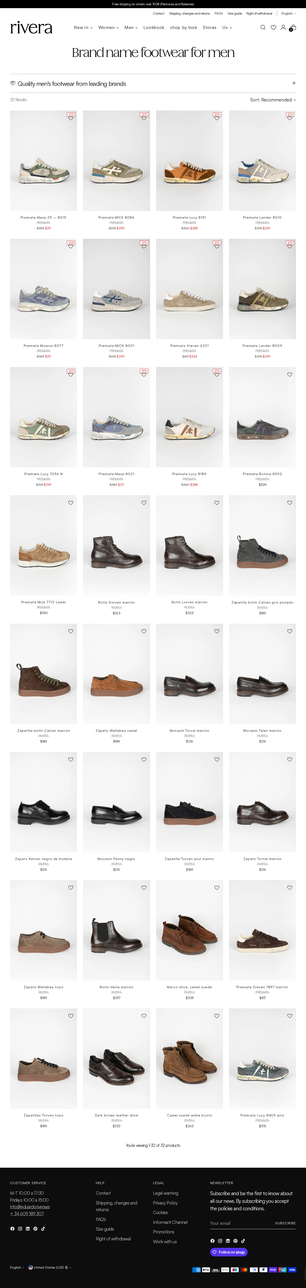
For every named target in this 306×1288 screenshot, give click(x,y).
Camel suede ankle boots (189, 1115)
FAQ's (101, 1219)
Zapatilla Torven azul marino (189, 859)
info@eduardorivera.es (30, 1207)
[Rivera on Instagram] (20, 1229)
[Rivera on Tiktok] (43, 1229)
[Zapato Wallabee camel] (116, 674)
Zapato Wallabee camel (116, 730)
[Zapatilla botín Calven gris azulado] (262, 545)
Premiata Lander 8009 (262, 346)
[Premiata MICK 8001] (116, 289)
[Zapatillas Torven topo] (43, 1058)
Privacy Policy (165, 1203)
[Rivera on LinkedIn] (28, 1229)
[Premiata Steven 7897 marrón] (262, 930)
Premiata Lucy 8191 (189, 217)
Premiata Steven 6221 (189, 346)
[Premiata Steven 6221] (189, 289)
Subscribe (285, 1223)
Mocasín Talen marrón (262, 730)
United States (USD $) (51, 1267)
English (287, 13)
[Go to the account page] (283, 27)
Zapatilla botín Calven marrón (43, 730)
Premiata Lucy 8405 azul (262, 1115)
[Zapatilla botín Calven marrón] (43, 674)
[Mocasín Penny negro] (116, 802)
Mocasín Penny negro (116, 859)
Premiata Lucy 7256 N (43, 474)
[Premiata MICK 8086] (116, 161)
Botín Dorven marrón (116, 602)
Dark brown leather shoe (116, 1115)
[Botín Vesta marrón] (116, 930)
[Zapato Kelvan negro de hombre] (43, 802)
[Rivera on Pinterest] (36, 1229)
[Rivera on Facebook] (13, 1229)
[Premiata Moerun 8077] (43, 289)
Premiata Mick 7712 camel (43, 602)
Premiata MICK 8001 (116, 346)
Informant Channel (170, 1222)
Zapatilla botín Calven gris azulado (262, 602)
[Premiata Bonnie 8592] (262, 417)
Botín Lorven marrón (190, 602)
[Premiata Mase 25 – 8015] (43, 161)
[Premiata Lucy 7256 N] (43, 417)
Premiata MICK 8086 (116, 217)
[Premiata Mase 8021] (116, 417)
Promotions (163, 1232)
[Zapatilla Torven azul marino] (189, 802)
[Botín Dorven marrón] (116, 545)
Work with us (165, 1241)
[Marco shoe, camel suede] (189, 930)
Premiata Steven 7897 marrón (262, 987)
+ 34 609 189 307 (27, 1213)
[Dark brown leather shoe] (116, 1058)
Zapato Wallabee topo (44, 987)
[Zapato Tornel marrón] (262, 802)
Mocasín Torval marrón (189, 730)
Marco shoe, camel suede (189, 987)
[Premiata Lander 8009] (262, 289)
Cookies (160, 1212)
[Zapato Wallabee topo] (43, 930)
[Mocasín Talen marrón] (262, 674)
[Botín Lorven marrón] (189, 545)
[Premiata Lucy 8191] (189, 161)
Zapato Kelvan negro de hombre (43, 859)
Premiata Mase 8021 (116, 474)
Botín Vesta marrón (116, 987)
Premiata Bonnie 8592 (262, 474)
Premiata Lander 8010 (262, 217)
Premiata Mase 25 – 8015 (43, 217)
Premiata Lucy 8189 (189, 474)
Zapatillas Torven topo (44, 1115)
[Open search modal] (263, 27)
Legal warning (165, 1193)
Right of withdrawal (113, 1239)
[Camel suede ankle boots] (189, 1058)
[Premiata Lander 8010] (262, 161)
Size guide (105, 1229)
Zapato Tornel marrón (262, 859)
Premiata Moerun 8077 (43, 346)
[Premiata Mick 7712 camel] (43, 545)
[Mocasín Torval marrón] (189, 674)
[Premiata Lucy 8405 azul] (262, 1058)
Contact (103, 1193)
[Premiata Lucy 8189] (189, 417)
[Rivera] (31, 27)
